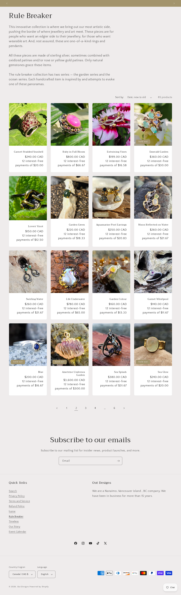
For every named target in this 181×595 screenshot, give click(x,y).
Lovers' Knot (35, 226)
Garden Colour (118, 299)
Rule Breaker (16, 516)
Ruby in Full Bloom (74, 151)
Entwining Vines (117, 151)
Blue (40, 372)
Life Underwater (75, 299)
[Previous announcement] (7, 3)
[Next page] (124, 408)
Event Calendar (17, 531)
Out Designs (23, 587)
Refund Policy (17, 506)
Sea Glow (163, 372)
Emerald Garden (159, 151)
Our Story (14, 526)
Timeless (14, 521)
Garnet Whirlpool (158, 299)
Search (13, 491)
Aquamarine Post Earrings (111, 224)
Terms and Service (19, 501)
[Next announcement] (174, 3)
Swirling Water (34, 299)
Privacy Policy (17, 496)
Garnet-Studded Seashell (28, 151)
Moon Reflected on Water (153, 224)
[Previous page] (57, 408)
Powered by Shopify (39, 587)
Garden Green (77, 224)
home (12, 511)
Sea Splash (120, 372)
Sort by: (119, 97)
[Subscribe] (118, 461)
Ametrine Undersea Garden (73, 374)
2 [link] (76, 408)
